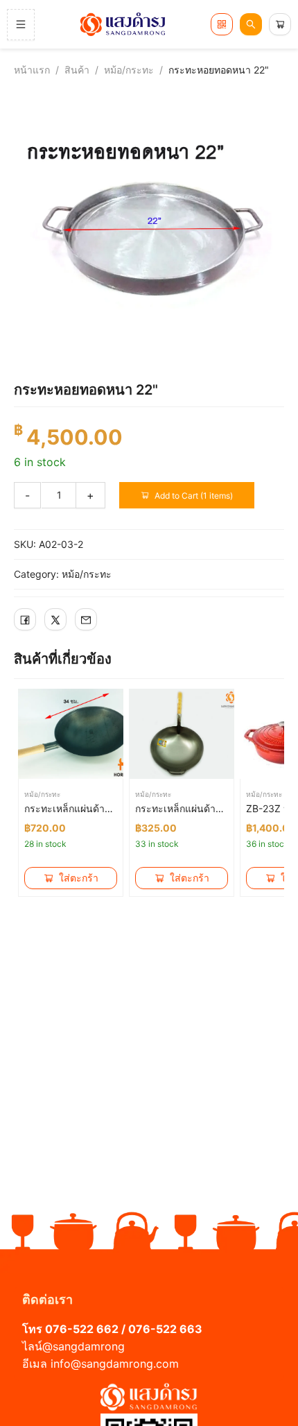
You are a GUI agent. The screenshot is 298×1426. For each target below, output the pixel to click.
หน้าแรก (32, 70)
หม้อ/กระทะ (129, 70)
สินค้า (76, 70)
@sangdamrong (83, 1346)
